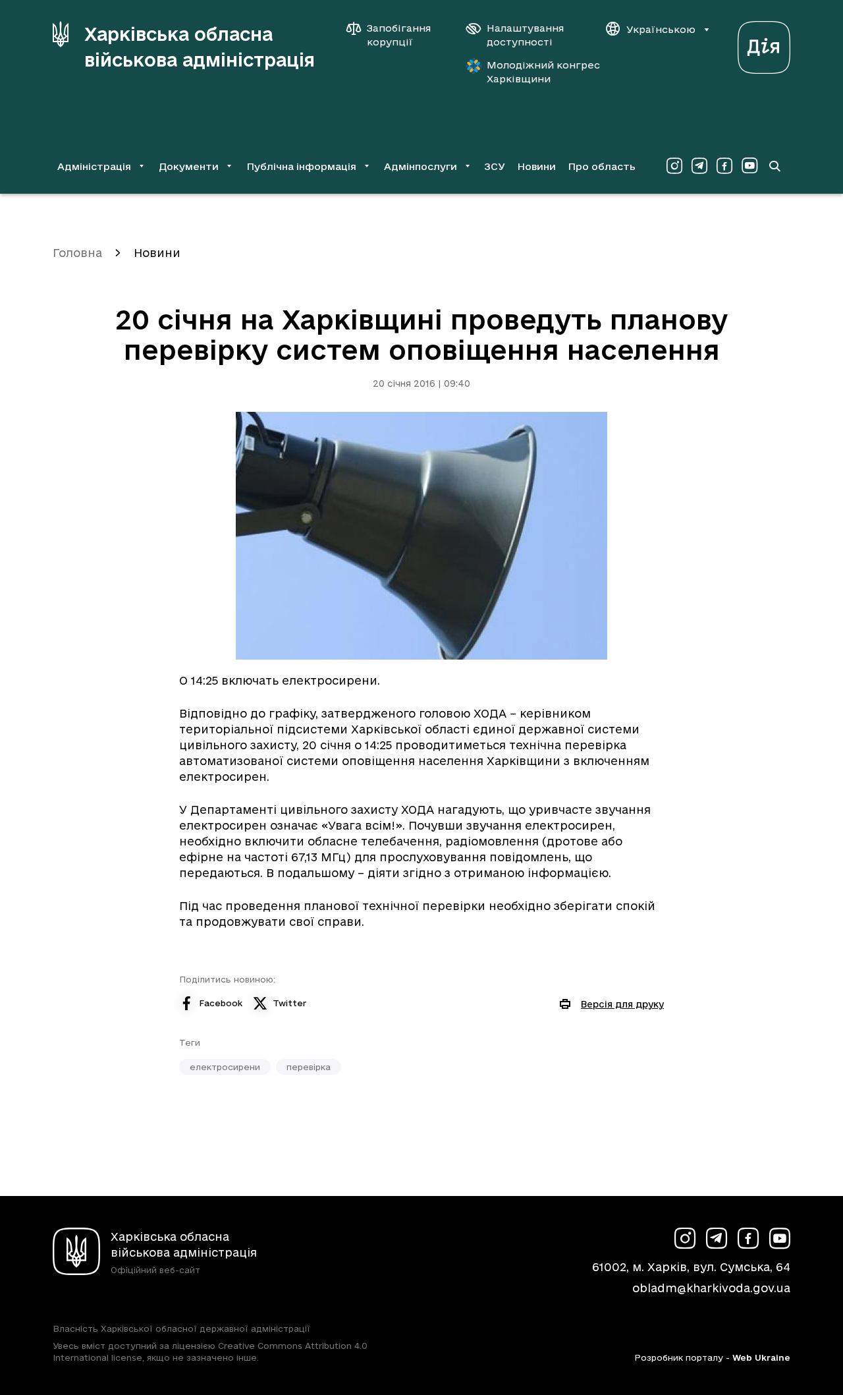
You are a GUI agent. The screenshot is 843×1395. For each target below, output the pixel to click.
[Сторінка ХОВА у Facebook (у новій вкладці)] (724, 166)
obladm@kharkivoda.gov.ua (711, 1288)
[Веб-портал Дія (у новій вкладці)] (764, 44)
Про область (602, 166)
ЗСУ (494, 166)
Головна (77, 252)
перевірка (308, 1066)
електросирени (225, 1066)
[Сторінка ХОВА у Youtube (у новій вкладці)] (749, 166)
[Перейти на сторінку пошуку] (774, 166)
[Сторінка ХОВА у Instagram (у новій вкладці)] (674, 166)
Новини (536, 166)
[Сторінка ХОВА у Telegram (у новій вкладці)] (699, 166)
